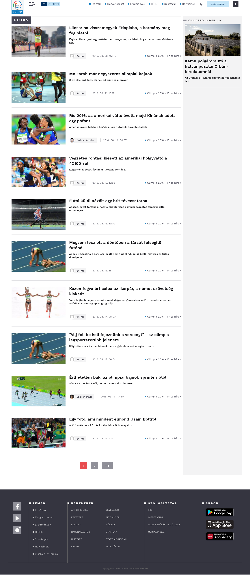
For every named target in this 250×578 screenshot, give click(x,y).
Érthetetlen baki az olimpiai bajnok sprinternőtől (117, 377)
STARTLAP (111, 532)
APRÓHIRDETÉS (79, 510)
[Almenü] (32, 4)
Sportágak (170, 4)
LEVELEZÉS (112, 510)
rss (150, 510)
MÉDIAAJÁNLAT (156, 532)
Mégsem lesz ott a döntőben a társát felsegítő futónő (115, 245)
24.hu (80, 56)
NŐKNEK (110, 524)
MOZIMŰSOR (113, 517)
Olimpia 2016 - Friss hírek (164, 55)
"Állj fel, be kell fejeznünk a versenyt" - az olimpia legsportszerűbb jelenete (119, 337)
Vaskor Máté (84, 396)
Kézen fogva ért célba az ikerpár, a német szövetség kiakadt (121, 291)
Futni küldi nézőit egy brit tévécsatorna (108, 200)
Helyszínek (188, 4)
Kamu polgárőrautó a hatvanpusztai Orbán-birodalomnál (207, 66)
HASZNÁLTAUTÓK (80, 532)
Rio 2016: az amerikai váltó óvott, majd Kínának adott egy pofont (122, 118)
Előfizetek (217, 4)
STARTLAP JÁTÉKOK (116, 539)
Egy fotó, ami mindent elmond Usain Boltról (112, 419)
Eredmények (137, 4)
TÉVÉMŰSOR (113, 546)
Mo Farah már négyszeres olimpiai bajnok (110, 74)
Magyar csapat (115, 4)
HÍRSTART (76, 539)
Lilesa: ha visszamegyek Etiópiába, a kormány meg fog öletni (119, 30)
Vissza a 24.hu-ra (46, 553)
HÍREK (155, 4)
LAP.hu (75, 546)
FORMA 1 (76, 524)
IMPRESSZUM (155, 517)
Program (96, 4)
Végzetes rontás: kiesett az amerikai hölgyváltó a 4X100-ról (118, 161)
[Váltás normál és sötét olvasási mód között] (201, 4)
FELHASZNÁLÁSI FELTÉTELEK (164, 524)
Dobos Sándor (86, 140)
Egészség (77, 517)
